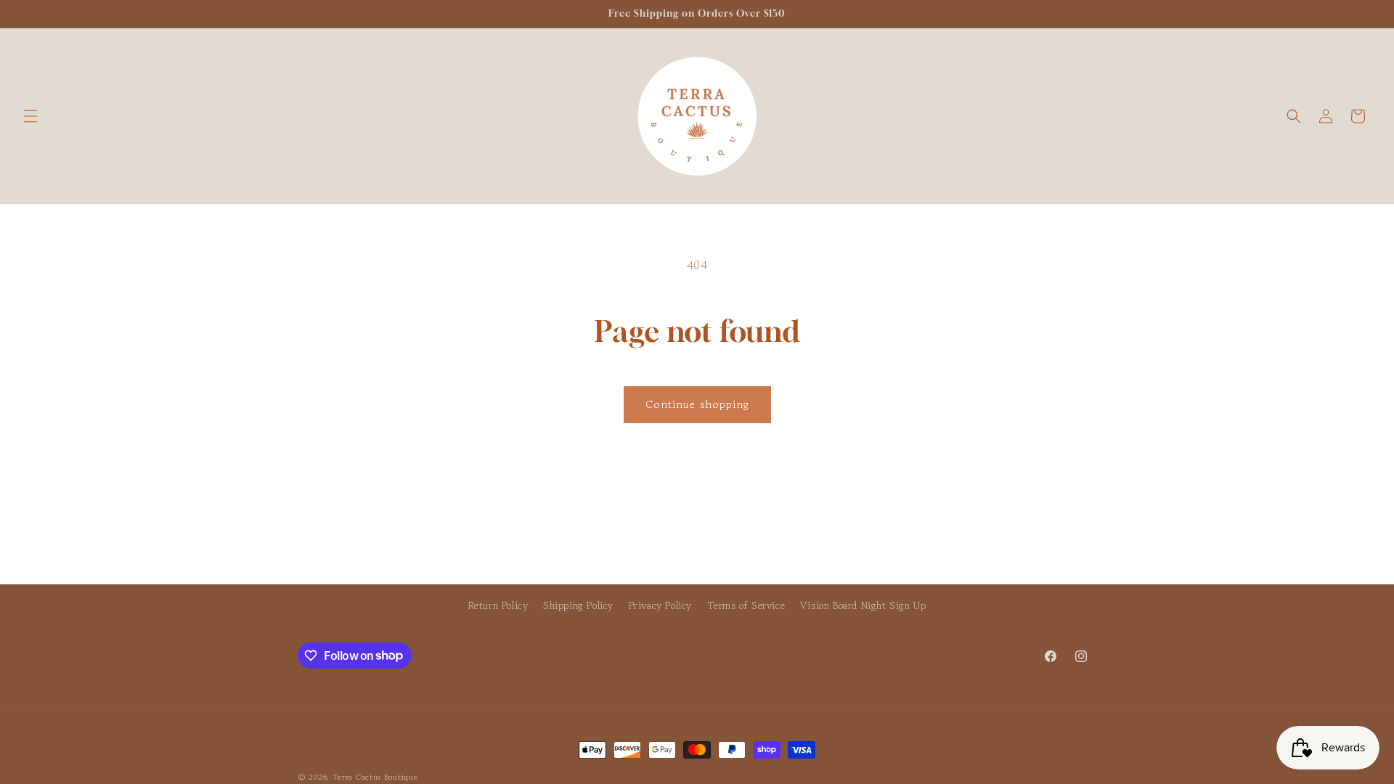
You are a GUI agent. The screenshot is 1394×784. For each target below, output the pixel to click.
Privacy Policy (660, 605)
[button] (30, 116)
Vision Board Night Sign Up (863, 605)
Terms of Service (746, 605)
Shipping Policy (578, 605)
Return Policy (498, 605)
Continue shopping (697, 404)
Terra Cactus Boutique (375, 777)
